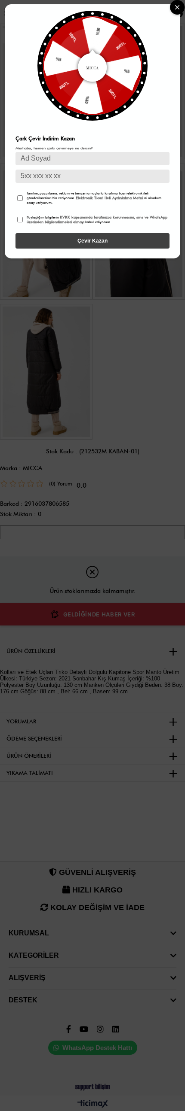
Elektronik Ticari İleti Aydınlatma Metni (109, 197)
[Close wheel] (177, 7)
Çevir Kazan (92, 241)
